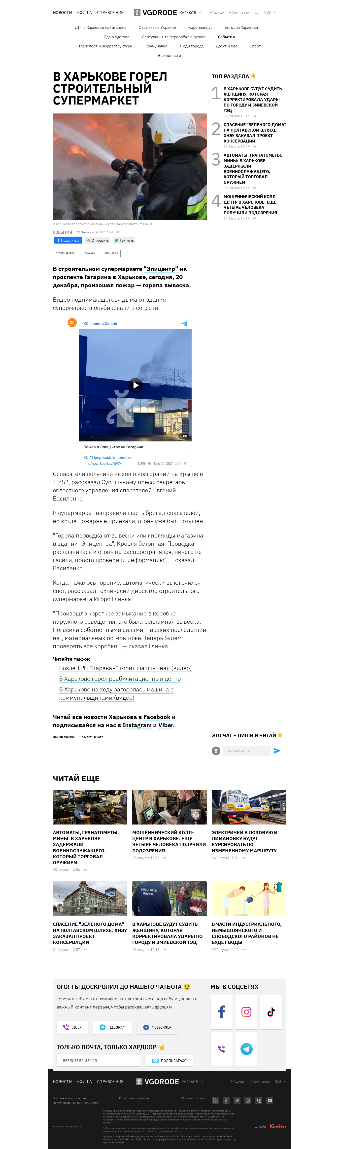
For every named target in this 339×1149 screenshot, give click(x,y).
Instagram (137, 725)
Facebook (156, 717)
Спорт (255, 45)
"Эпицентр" (161, 269)
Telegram (116, 1027)
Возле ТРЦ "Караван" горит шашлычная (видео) (125, 668)
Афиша (84, 12)
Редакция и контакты (134, 1098)
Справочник (110, 12)
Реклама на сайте (194, 1098)
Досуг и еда (226, 45)
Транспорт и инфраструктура (105, 45)
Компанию (240, 12)
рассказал (85, 482)
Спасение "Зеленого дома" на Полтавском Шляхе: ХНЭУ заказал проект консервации (255, 133)
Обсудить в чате (91, 736)
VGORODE (161, 1081)
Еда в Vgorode (117, 36)
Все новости (169, 55)
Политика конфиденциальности (75, 1102)
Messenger (161, 1027)
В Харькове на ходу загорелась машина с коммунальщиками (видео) (116, 693)
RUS (267, 12)
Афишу (218, 12)
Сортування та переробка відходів (173, 36)
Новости (62, 12)
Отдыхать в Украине (157, 27)
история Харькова (241, 27)
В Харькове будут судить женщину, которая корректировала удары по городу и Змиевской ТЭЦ (253, 99)
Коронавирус (200, 27)
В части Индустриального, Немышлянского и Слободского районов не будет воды (247, 933)
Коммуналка (155, 45)
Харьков (190, 1081)
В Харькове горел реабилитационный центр (120, 678)
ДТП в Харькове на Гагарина (100, 27)
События (226, 36)
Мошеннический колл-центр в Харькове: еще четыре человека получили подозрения (250, 204)
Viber (165, 725)
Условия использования (69, 1098)
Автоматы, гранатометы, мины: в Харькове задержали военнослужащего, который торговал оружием (253, 168)
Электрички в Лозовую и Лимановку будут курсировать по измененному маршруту (244, 841)
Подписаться (173, 1060)
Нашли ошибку (63, 736)
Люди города (191, 45)
